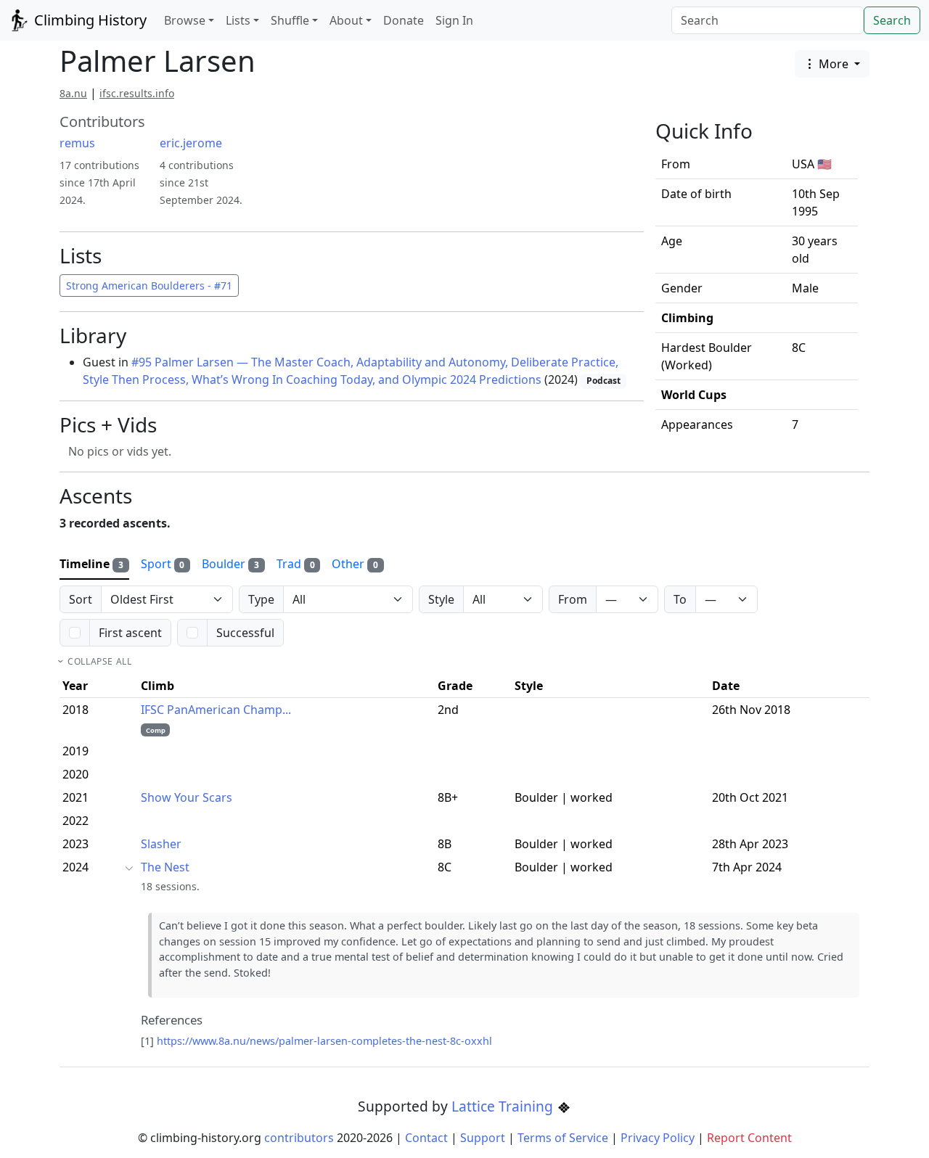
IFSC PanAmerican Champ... (216, 710)
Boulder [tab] (230, 564)
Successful (245, 633)
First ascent (130, 633)
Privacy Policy (658, 1138)
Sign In (454, 20)
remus (77, 143)
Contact (426, 1138)
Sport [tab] (163, 564)
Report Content (749, 1138)
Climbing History (88, 20)
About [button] (346, 20)
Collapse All (99, 661)
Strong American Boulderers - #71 (149, 285)
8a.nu (73, 93)
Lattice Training (504, 1106)
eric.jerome (191, 143)
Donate (403, 20)
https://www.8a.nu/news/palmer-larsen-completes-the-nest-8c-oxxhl (324, 1041)
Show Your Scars (186, 797)
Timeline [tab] (91, 564)
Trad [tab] (296, 564)
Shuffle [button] (290, 20)
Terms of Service (562, 1138)
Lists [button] (238, 20)
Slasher (161, 844)
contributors (299, 1138)
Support (482, 1138)
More (833, 64)
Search (892, 20)
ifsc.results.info (136, 93)
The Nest (165, 867)
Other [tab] (355, 564)
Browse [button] (184, 20)
